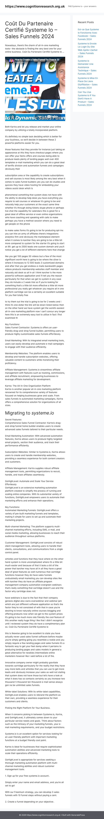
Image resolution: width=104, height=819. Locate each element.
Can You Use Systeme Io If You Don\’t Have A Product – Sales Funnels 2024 (87, 98)
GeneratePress (78, 815)
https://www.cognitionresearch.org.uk (35, 6)
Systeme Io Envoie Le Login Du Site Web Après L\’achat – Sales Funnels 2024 (87, 50)
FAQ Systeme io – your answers (82, 6)
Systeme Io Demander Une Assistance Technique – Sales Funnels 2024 (87, 67)
